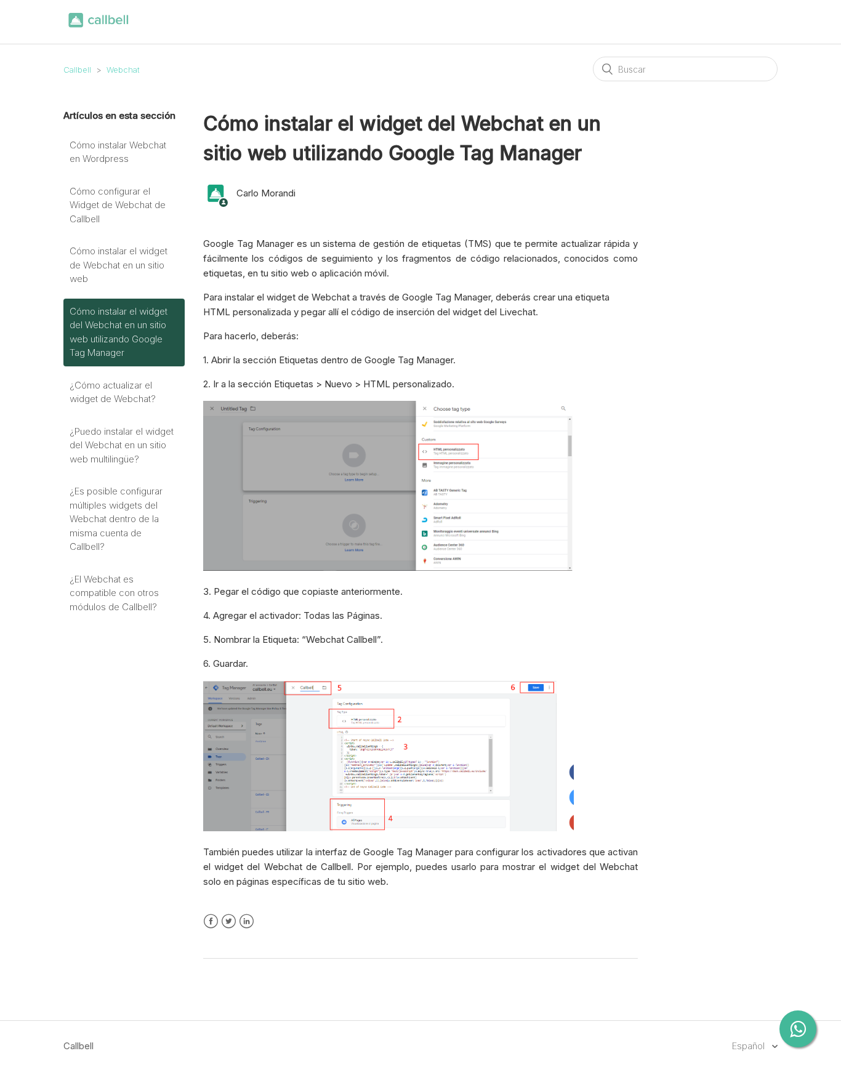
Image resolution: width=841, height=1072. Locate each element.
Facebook (211, 921)
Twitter (228, 921)
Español (749, 1046)
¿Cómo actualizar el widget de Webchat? (113, 392)
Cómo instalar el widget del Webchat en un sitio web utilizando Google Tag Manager (118, 332)
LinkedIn (246, 921)
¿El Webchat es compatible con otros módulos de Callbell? (114, 593)
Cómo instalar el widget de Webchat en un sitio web (118, 264)
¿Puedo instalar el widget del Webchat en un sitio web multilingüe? (122, 445)
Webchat (123, 70)
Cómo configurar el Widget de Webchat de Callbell (118, 205)
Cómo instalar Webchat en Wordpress (118, 152)
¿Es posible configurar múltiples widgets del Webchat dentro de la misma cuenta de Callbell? (116, 518)
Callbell (77, 70)
